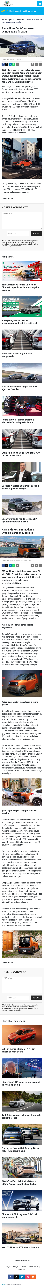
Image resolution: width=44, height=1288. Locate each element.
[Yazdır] (17, 64)
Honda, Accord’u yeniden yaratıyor (22, 11)
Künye (15, 1267)
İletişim (23, 1267)
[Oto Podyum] (7, 3)
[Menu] (40, 3)
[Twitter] (6, 64)
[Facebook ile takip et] (11, 1277)
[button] (32, 64)
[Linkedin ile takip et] (22, 1277)
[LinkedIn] (10, 64)
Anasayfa (8, 20)
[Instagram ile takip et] (27, 1277)
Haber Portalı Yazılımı (13, 1285)
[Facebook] (3, 64)
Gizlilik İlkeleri (33, 1267)
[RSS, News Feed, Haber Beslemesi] (33, 1277)
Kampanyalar (19, 20)
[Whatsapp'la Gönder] (13, 64)
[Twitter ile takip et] (16, 1277)
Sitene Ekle (21, 1270)
